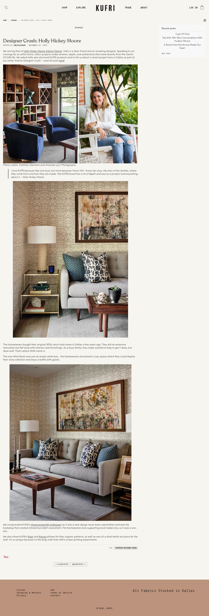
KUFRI (109, 608)
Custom (21, 590)
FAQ (52, 590)
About (143, 7)
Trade (128, 7)
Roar (30, 536)
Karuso (43, 536)
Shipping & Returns (29, 593)
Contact (55, 595)
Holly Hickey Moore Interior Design (43, 51)
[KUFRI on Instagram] (205, 20)
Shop (64, 7)
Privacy (21, 595)
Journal (14, 20)
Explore (81, 7)
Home (5, 20)
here (61, 60)
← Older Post (62, 564)
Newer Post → (78, 564)
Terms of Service (61, 593)
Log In (193, 7)
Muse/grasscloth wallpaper (46, 524)
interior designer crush (125, 548)
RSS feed (166, 54)
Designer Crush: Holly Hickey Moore (42, 40)
